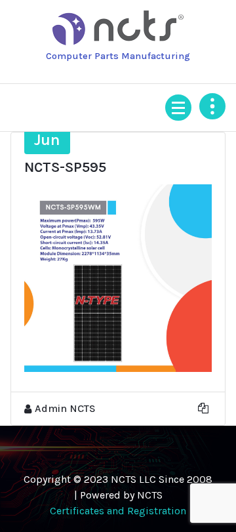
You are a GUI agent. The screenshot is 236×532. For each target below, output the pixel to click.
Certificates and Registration (118, 510)
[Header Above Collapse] (212, 106)
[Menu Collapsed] (178, 107)
